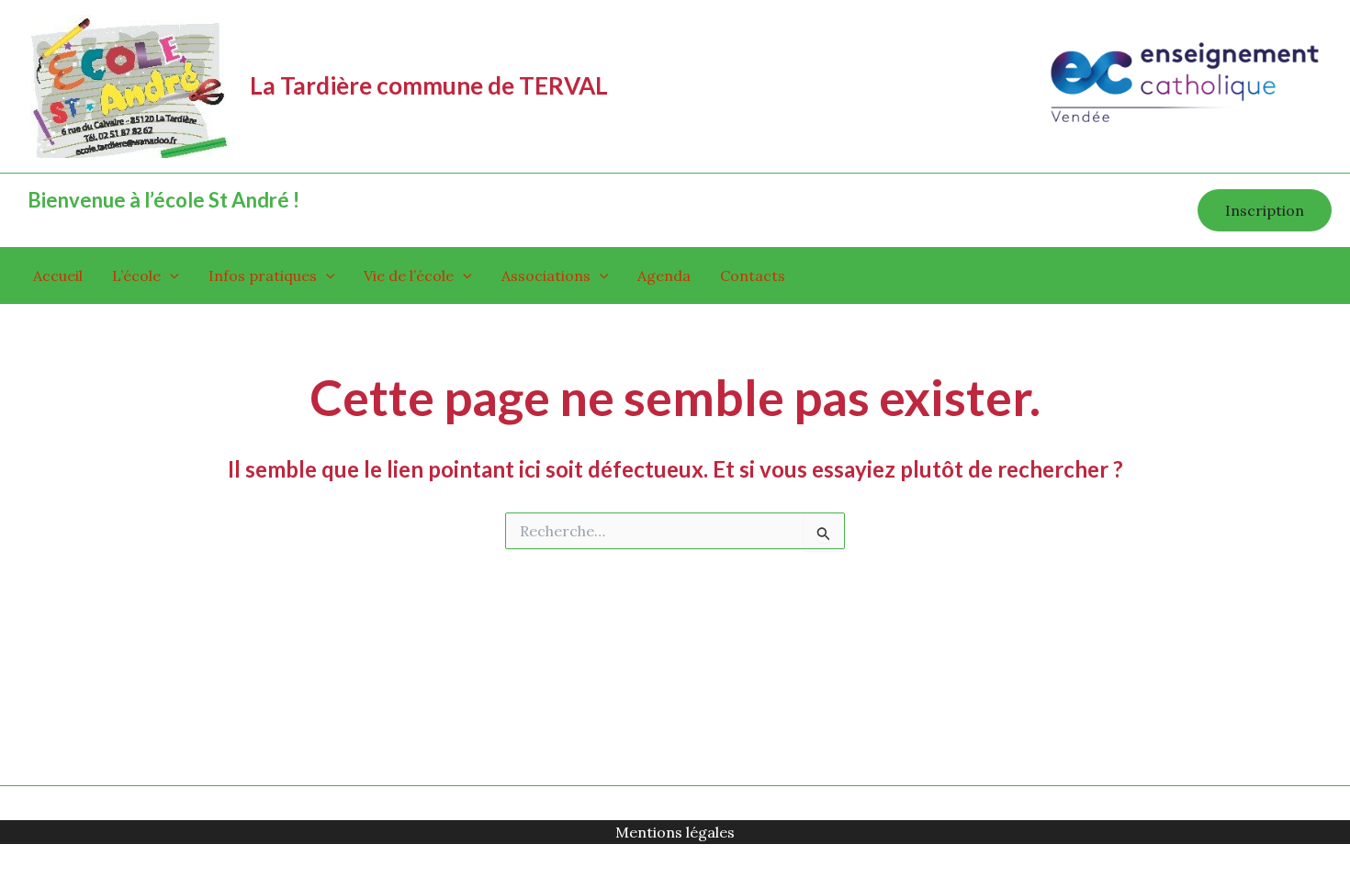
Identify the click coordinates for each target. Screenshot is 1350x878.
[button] (1265, 210)
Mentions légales (675, 832)
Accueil (58, 275)
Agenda (664, 275)
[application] (170, 275)
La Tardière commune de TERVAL (429, 85)
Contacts (752, 275)
